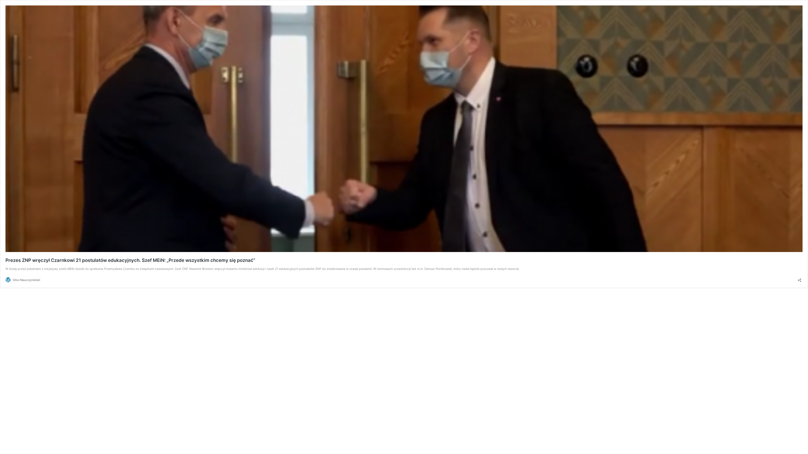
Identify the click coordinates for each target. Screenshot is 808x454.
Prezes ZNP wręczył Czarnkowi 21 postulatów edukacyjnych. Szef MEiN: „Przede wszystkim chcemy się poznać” (130, 260)
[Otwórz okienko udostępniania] (800, 279)
